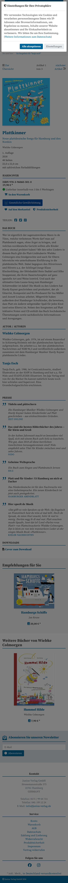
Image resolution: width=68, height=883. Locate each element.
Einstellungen (54, 46)
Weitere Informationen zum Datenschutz (28, 36)
